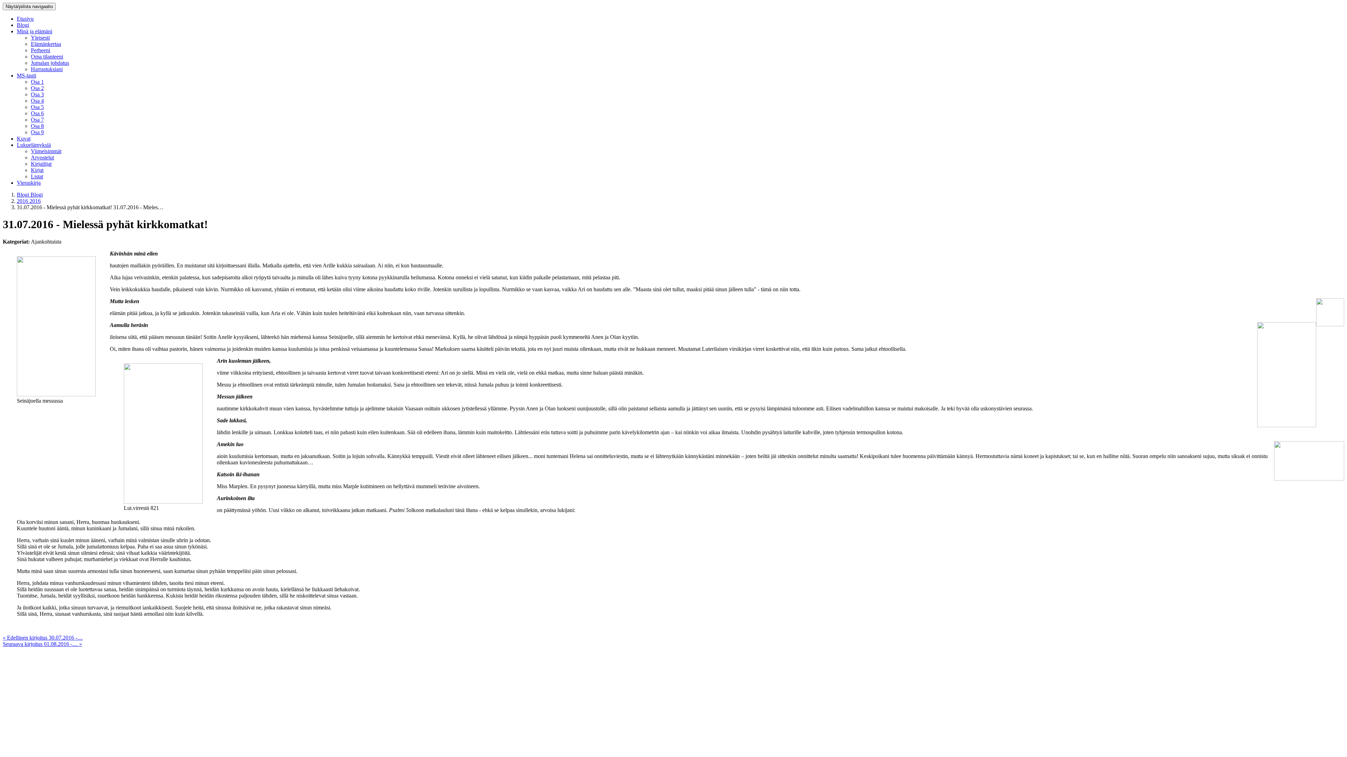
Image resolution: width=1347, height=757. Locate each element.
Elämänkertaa (46, 44)
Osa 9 (37, 132)
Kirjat (37, 170)
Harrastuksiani (47, 69)
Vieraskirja (29, 183)
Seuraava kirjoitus (42, 644)
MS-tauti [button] (26, 76)
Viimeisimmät (46, 151)
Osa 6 (37, 113)
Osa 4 (37, 101)
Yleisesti (40, 38)
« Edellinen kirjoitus (43, 638)
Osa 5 (37, 107)
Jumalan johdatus (50, 63)
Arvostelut (42, 158)
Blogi (23, 25)
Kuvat (24, 139)
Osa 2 (37, 88)
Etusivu (25, 19)
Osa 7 (37, 120)
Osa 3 (37, 94)
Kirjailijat (41, 164)
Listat (37, 176)
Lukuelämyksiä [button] (34, 145)
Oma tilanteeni (47, 57)
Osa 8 (37, 126)
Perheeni (40, 50)
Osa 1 (37, 82)
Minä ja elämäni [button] (34, 31)
